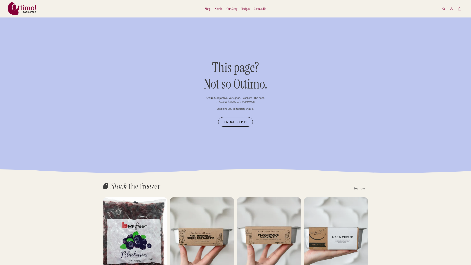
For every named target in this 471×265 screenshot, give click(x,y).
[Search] (444, 9)
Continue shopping (235, 122)
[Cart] (460, 9)
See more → (361, 188)
